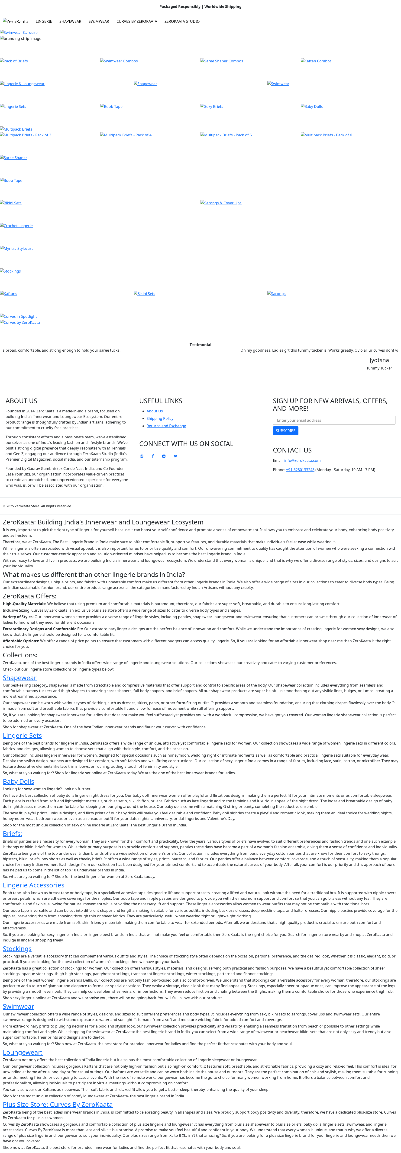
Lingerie (44, 21)
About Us (155, 411)
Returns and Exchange (166, 425)
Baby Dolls (18, 781)
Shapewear (70, 21)
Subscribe (285, 430)
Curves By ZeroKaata (136, 21)
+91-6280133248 (300, 469)
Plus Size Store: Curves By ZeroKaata (58, 1104)
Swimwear (99, 21)
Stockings (17, 948)
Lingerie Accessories (33, 884)
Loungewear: (23, 1052)
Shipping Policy (160, 418)
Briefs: (12, 833)
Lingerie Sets (22, 735)
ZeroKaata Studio (182, 21)
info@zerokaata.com (302, 460)
